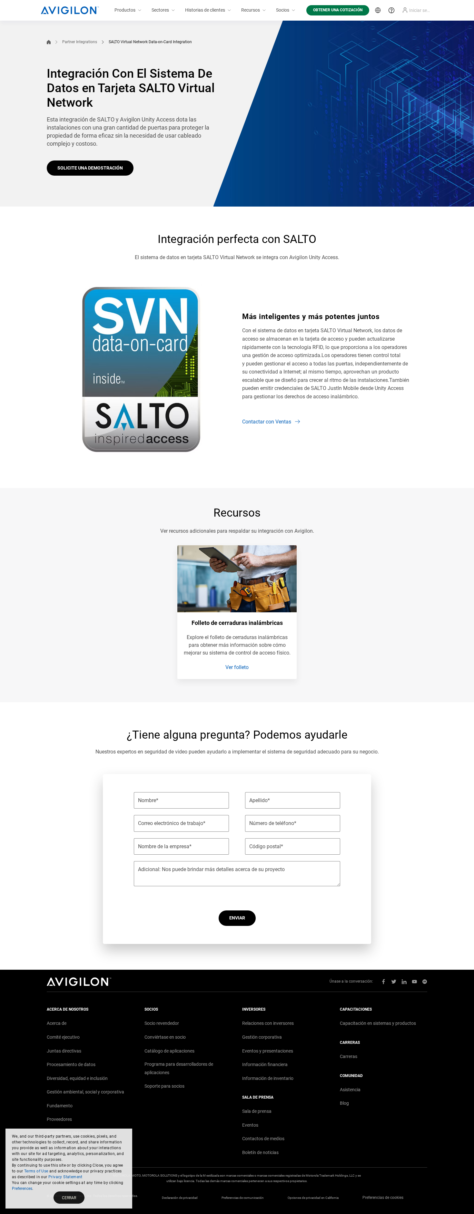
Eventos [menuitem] (250, 1125)
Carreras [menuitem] (348, 1056)
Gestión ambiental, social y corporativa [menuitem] (85, 1091)
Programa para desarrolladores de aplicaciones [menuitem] (178, 1068)
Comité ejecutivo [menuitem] (63, 1037)
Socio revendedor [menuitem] (161, 1023)
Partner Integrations (79, 42)
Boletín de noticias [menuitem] (260, 1152)
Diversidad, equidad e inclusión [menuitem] (77, 1078)
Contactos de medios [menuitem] (263, 1138)
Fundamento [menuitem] (60, 1105)
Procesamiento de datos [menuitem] (71, 1064)
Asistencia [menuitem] (350, 1089)
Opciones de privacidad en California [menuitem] (313, 1197)
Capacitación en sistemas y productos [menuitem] (378, 1023)
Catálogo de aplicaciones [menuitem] (169, 1051)
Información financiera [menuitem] (265, 1064)
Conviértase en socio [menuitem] (165, 1037)
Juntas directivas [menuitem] (64, 1051)
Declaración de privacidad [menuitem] (180, 1197)
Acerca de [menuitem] (56, 1023)
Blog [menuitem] (344, 1103)
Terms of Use (36, 1171)
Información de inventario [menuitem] (267, 1078)
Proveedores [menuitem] (59, 1119)
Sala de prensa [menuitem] (257, 1111)
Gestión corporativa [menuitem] (262, 1037)
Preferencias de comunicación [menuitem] (243, 1197)
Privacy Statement (65, 1177)
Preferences (22, 1188)
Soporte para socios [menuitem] (164, 1086)
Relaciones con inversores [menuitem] (268, 1023)
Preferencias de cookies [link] (382, 1197)
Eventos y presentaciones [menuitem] (267, 1051)
